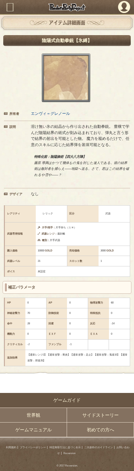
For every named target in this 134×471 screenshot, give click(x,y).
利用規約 (11, 447)
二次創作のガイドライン (98, 447)
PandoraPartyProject (67, 7)
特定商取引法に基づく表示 (65, 447)
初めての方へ (100, 429)
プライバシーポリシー (33, 447)
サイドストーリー (100, 415)
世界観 (33, 415)
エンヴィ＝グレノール (50, 113)
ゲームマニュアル (33, 429)
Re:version (69, 453)
